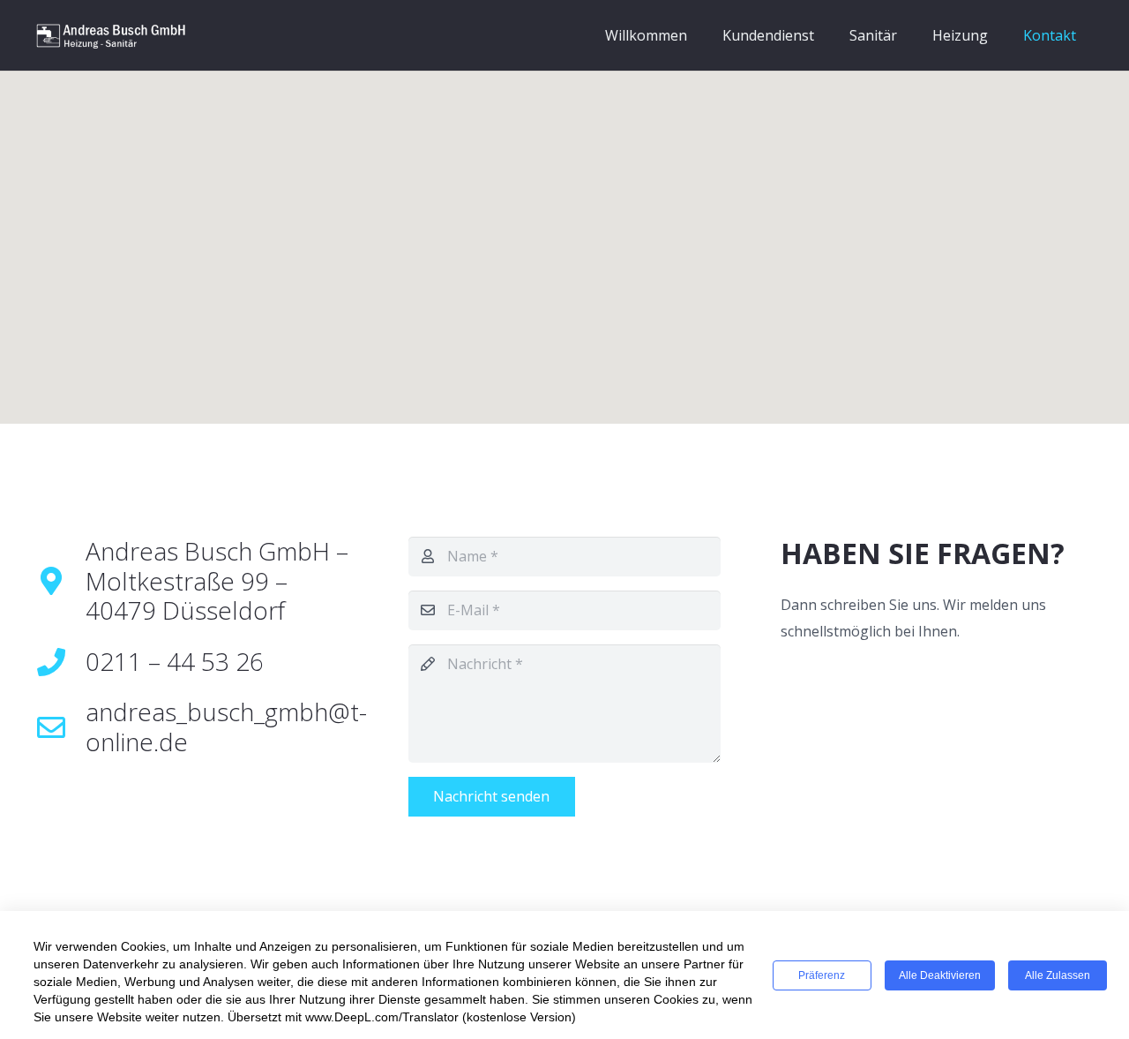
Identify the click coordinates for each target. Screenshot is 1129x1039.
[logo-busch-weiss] (111, 35)
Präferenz (821, 975)
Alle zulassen (1057, 975)
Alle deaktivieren (940, 975)
